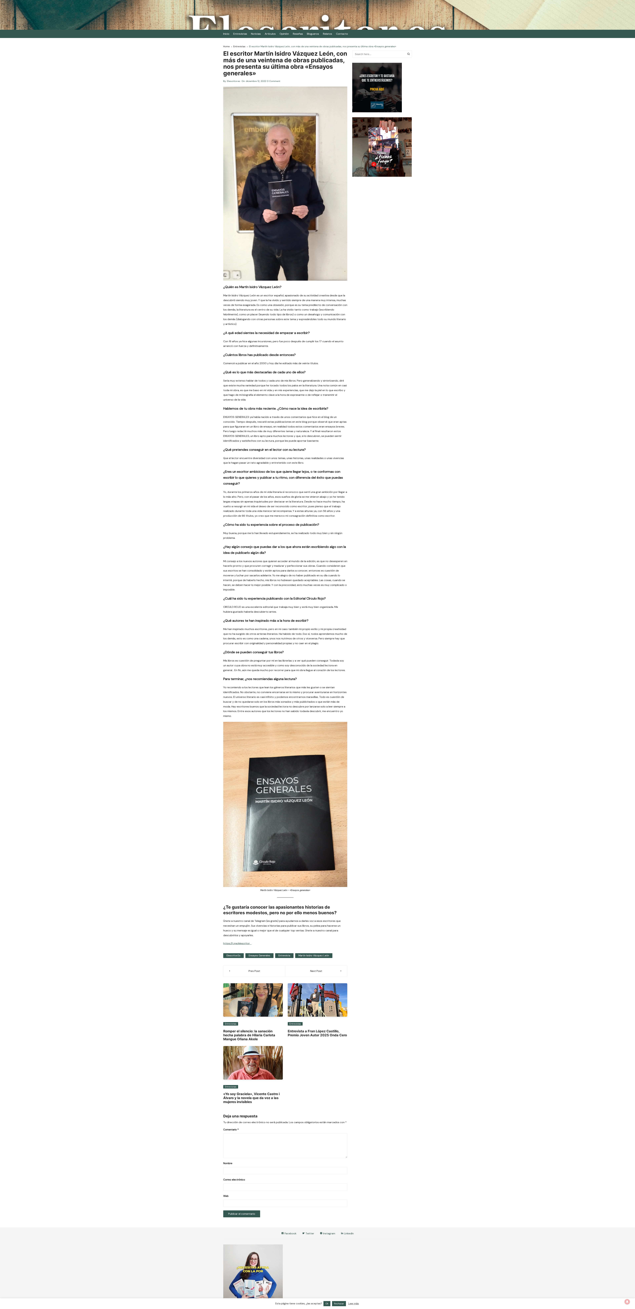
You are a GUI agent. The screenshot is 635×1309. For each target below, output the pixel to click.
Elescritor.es (233, 81)
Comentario (231, 1129)
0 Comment (273, 81)
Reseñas (298, 34)
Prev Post (254, 971)
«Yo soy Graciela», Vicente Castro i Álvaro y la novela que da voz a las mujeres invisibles (251, 1098)
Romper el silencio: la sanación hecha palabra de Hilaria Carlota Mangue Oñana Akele (249, 1035)
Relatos (327, 34)
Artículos (270, 34)
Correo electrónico (234, 1179)
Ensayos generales (259, 955)
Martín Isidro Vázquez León (313, 955)
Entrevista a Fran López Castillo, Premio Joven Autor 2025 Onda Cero (317, 1033)
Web (226, 1196)
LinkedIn (348, 1233)
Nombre (227, 1163)
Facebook (290, 1233)
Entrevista (284, 955)
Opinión (284, 34)
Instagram (328, 1233)
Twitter (309, 1233)
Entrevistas (240, 34)
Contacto (342, 34)
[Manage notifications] (627, 1301)
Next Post (316, 971)
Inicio (226, 34)
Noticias (256, 34)
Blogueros (313, 34)
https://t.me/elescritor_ (237, 943)
